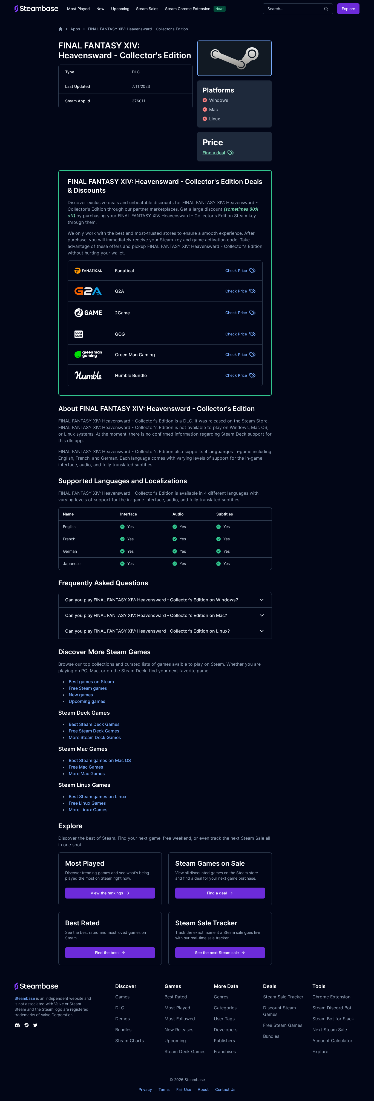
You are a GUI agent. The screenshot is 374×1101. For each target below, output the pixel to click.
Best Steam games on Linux (97, 796)
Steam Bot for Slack (333, 1018)
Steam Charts (129, 1040)
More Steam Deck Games (95, 737)
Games (122, 996)
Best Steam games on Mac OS (100, 760)
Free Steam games (88, 688)
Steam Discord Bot (332, 1007)
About (203, 1089)
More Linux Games (88, 809)
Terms (164, 1089)
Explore (348, 8)
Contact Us (225, 1089)
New (100, 8)
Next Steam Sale (329, 1029)
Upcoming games (87, 701)
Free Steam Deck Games (94, 731)
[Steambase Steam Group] (26, 1025)
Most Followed (180, 1018)
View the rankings (107, 893)
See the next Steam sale (217, 952)
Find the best (107, 952)
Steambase (25, 998)
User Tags (224, 1018)
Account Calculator (332, 1040)
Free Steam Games (282, 1025)
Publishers (224, 1040)
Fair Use (183, 1089)
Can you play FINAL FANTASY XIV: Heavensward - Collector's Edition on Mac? (146, 615)
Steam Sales (147, 8)
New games (81, 694)
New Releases (179, 1029)
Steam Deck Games (185, 1051)
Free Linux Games (87, 803)
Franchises (225, 1051)
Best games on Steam (91, 681)
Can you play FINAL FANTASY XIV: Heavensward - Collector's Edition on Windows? (151, 599)
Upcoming (120, 8)
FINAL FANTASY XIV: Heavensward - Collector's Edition (138, 29)
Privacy (145, 1089)
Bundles (123, 1029)
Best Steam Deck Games (94, 724)
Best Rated (176, 996)
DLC (119, 1007)
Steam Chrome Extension (187, 8)
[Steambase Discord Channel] (17, 1025)
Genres (221, 996)
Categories (225, 1007)
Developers (225, 1029)
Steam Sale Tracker (283, 996)
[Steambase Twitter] (35, 1025)
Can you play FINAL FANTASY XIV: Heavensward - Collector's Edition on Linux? (147, 631)
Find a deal (217, 893)
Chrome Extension (331, 996)
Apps (75, 29)
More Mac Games (87, 773)
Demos (122, 1018)
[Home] (60, 29)
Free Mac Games (86, 767)
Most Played (78, 8)
